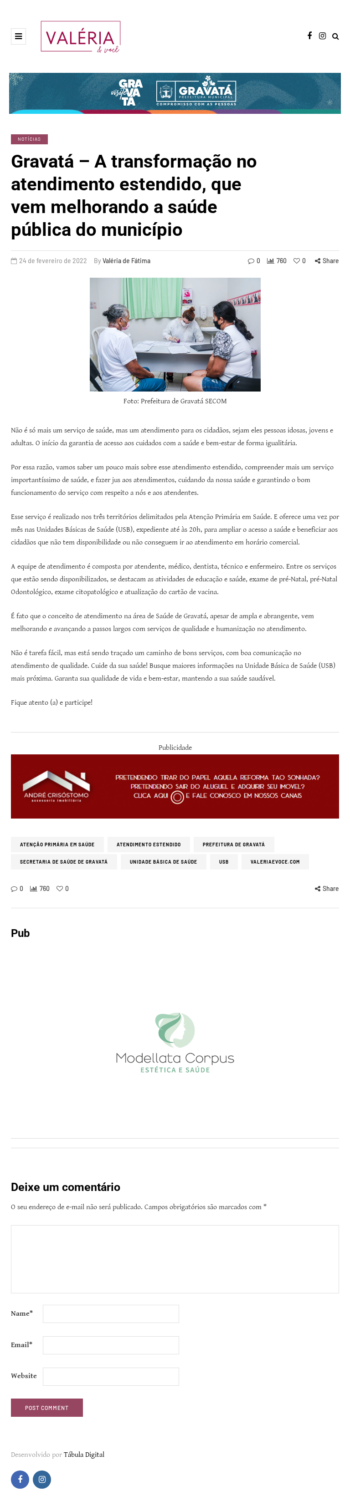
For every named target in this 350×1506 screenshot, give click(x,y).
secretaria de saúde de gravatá (64, 862)
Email (21, 1345)
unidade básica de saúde (163, 862)
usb (224, 862)
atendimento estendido (149, 844)
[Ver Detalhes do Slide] (175, 786)
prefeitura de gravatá (234, 844)
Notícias (29, 139)
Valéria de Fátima (126, 261)
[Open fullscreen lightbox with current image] (175, 335)
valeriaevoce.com (275, 862)
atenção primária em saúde (57, 844)
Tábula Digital (84, 1454)
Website (24, 1376)
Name (22, 1313)
